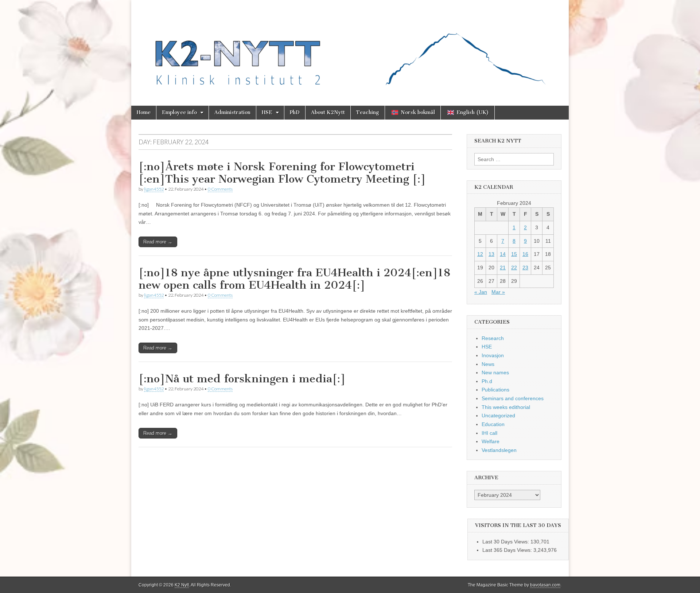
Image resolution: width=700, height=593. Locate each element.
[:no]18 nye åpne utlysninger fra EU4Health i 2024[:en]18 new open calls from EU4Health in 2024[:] (294, 279)
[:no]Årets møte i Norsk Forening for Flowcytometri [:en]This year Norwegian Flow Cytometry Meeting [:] (282, 173)
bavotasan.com (545, 585)
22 (514, 267)
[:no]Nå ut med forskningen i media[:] (242, 378)
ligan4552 (154, 189)
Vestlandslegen (499, 450)
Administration (232, 112)
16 (525, 254)
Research (493, 338)
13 (491, 254)
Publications (495, 390)
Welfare (490, 441)
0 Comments (220, 189)
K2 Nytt (182, 585)
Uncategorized (498, 415)
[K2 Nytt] (350, 47)
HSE (267, 112)
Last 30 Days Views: (506, 542)
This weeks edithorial (506, 407)
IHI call (489, 433)
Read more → (157, 242)
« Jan (480, 292)
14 (503, 254)
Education (493, 424)
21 (503, 267)
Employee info (179, 112)
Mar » (498, 292)
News (488, 364)
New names (495, 372)
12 (480, 254)
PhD (295, 112)
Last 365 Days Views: (507, 550)
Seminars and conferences (513, 398)
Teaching (367, 112)
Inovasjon (493, 355)
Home (144, 112)
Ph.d (487, 381)
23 (525, 267)
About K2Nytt (328, 112)
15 (514, 254)
